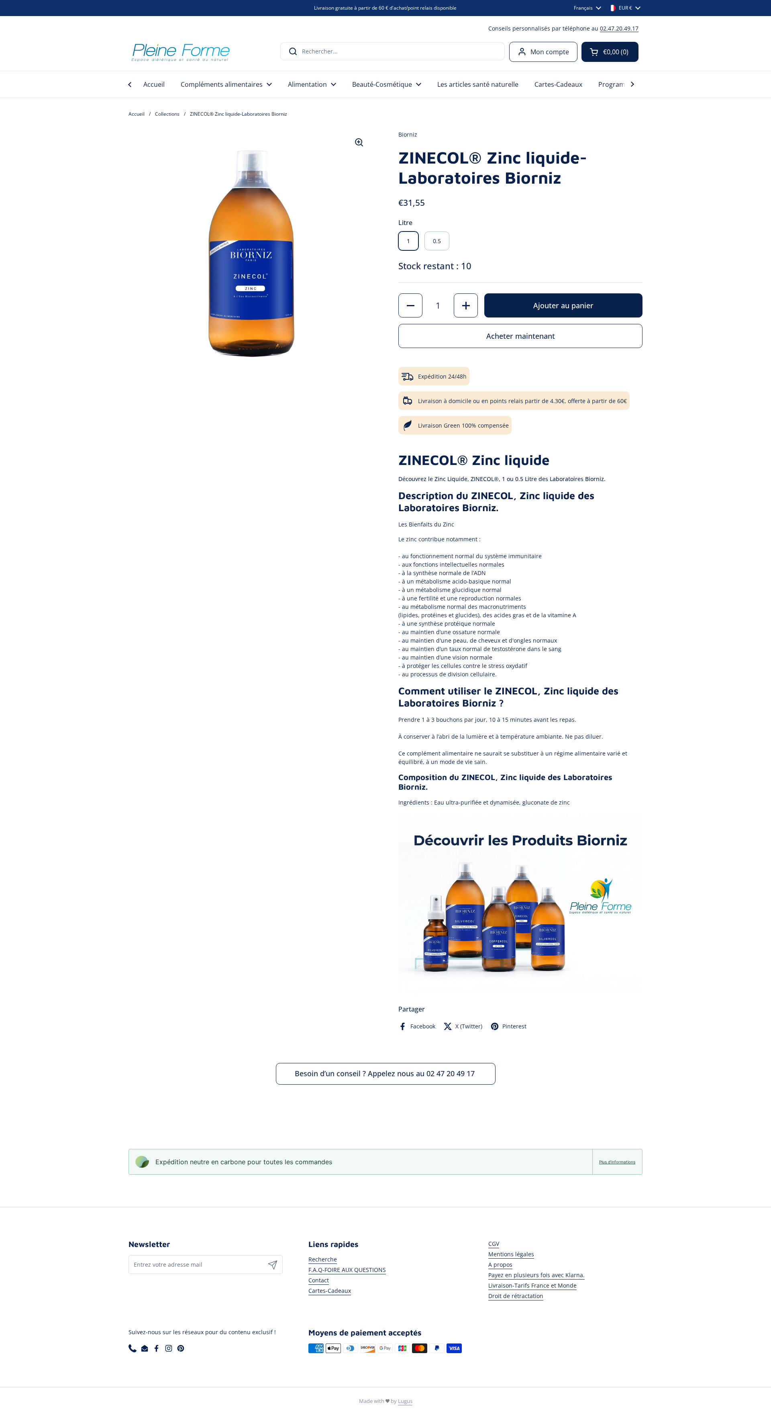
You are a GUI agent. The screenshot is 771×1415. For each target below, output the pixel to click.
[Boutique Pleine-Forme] (180, 52)
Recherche (322, 1259)
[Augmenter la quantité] (466, 305)
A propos (500, 1264)
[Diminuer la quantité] (410, 305)
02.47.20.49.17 (619, 28)
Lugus (405, 1401)
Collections (167, 114)
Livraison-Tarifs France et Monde (532, 1285)
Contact (318, 1280)
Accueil (136, 114)
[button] (609, 52)
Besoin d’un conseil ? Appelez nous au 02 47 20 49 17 (386, 1073)
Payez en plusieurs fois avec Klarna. (536, 1275)
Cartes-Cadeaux (329, 1290)
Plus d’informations (617, 1161)
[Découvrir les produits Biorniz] (520, 993)
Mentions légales (511, 1254)
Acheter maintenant (520, 336)
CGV (493, 1243)
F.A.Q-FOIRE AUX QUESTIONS (347, 1270)
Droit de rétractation (515, 1296)
